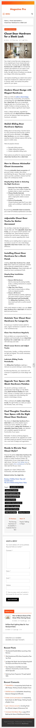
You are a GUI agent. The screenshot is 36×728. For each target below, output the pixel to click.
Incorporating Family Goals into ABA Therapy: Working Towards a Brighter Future (18, 700)
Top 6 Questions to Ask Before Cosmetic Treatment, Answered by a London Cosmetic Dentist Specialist (17, 669)
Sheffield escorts (10, 691)
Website (8, 585)
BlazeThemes (25, 723)
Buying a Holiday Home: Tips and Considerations (14, 480)
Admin (7, 40)
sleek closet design (11, 512)
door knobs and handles (12, 497)
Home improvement (10, 29)
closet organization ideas (13, 493)
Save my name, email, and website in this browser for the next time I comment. (17, 593)
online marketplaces (18, 464)
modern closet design (21, 97)
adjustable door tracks (16, 487)
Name (8, 571)
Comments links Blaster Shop (13, 712)
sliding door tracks (24, 512)
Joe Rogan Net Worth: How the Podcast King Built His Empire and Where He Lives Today (19, 662)
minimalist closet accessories (14, 503)
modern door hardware (12, 509)
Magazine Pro (18, 9)
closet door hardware (11, 490)
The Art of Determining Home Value (15, 483)
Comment (9, 550)
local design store (22, 462)
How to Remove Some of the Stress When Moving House (21, 617)
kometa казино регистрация (13, 698)
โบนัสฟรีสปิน (9, 685)
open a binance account (12, 706)
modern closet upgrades (12, 506)
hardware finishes (10, 500)
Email (8, 578)
